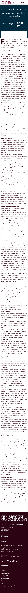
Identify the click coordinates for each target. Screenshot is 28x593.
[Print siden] (18, 26)
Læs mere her (4, 565)
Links (3, 570)
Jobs (2, 583)
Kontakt (4, 541)
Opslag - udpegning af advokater (10, 586)
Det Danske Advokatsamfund (12, 524)
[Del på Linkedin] (18, 23)
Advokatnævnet (5, 573)
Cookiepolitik (4, 576)
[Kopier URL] (22, 23)
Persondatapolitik (5, 578)
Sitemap (3, 581)
